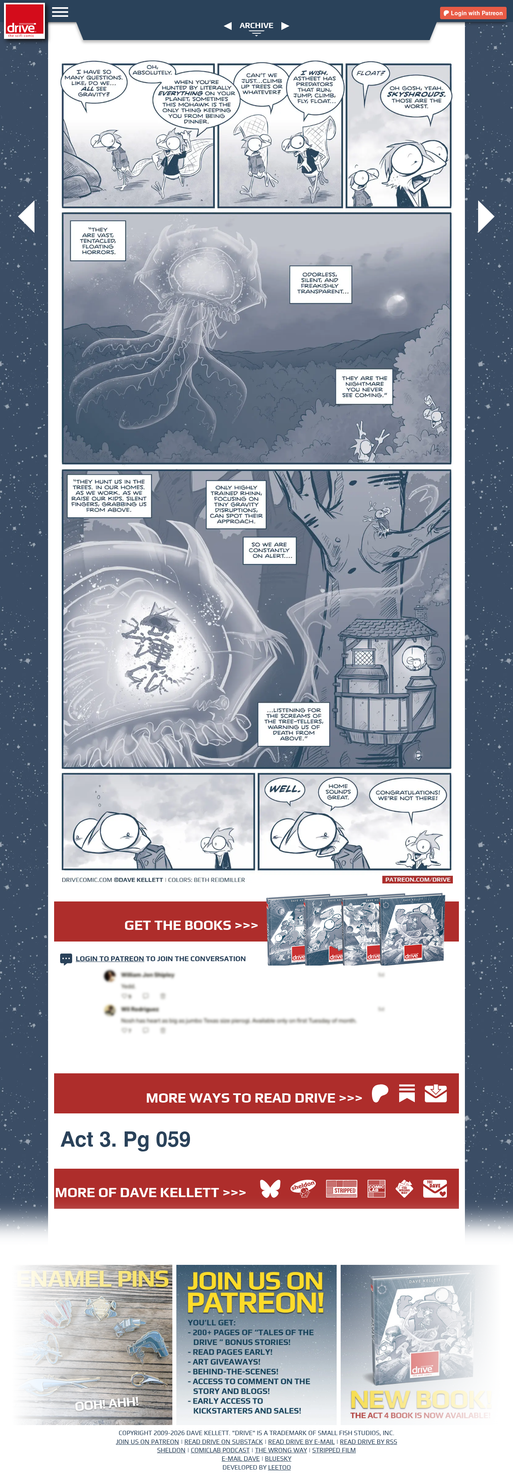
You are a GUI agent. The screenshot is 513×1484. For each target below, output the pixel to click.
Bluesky (278, 1459)
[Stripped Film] (344, 1190)
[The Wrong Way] (406, 1190)
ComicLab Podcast (220, 1450)
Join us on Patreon (147, 1442)
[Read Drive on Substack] (409, 1095)
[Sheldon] (305, 1190)
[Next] (285, 26)
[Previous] (228, 26)
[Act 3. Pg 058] (26, 215)
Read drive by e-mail (301, 1442)
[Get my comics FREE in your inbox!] (436, 1095)
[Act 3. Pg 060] (486, 215)
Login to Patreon (110, 959)
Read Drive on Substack (223, 1442)
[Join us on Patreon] (380, 1095)
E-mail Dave (241, 1459)
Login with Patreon (476, 13)
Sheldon (171, 1450)
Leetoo (279, 1467)
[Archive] (256, 33)
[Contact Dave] (435, 1190)
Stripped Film (334, 1450)
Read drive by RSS (368, 1442)
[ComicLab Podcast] (379, 1190)
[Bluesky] (270, 1190)
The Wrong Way (281, 1450)
